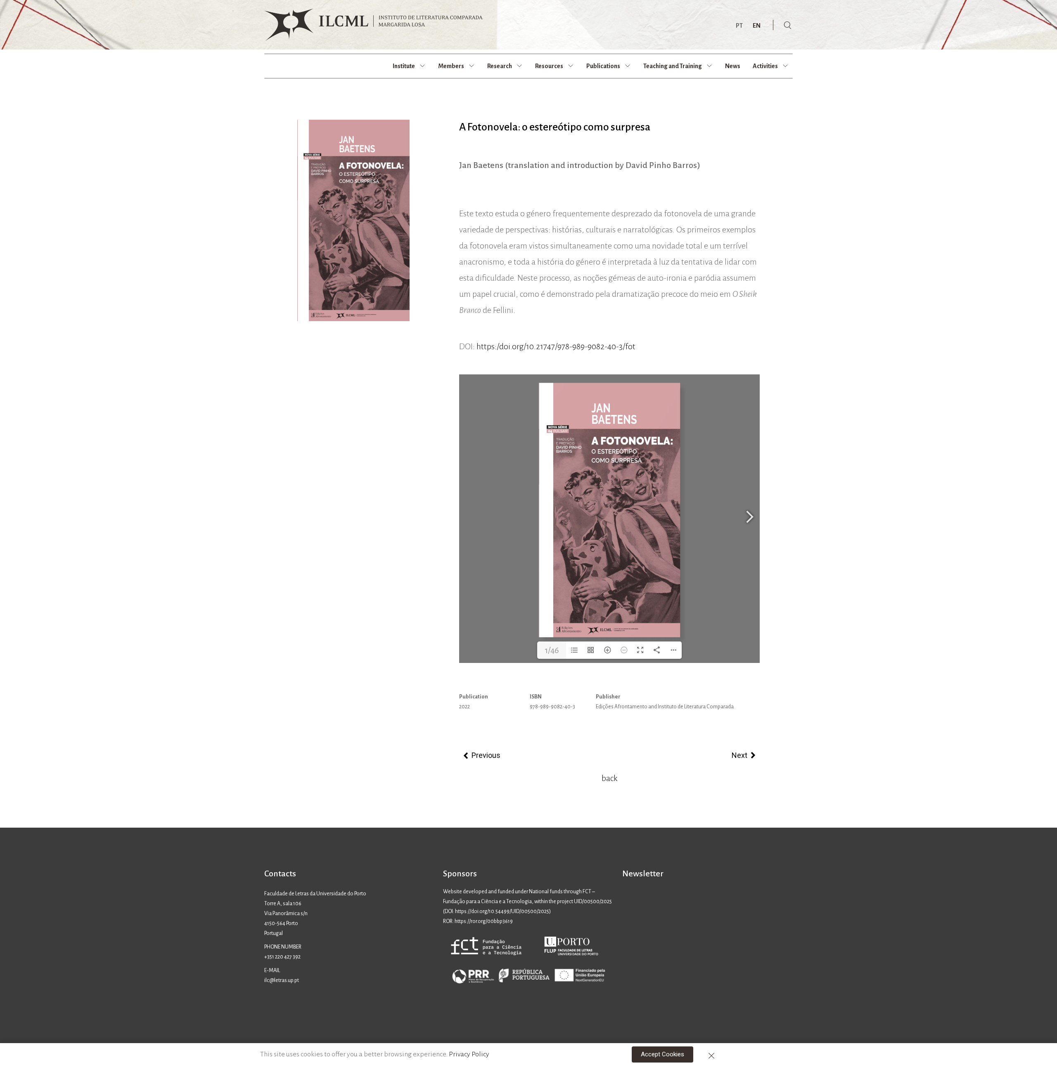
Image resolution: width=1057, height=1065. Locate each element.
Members (451, 66)
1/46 (552, 650)
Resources (549, 66)
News (732, 66)
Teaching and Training (672, 66)
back (609, 778)
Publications (603, 66)
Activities (765, 66)
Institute (404, 66)
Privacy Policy (469, 1054)
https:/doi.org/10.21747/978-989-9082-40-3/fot (555, 346)
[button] (662, 1054)
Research (499, 66)
